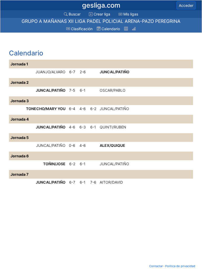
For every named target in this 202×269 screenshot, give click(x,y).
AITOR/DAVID (111, 182)
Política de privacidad (180, 266)
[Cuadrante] (126, 29)
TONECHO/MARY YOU (45, 108)
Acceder (186, 5)
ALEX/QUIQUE (112, 145)
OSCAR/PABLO (112, 90)
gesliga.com (101, 5)
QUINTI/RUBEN (113, 127)
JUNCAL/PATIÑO (114, 72)
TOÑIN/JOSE (54, 164)
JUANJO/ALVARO (50, 72)
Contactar (156, 266)
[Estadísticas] (134, 29)
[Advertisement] (51, 41)
